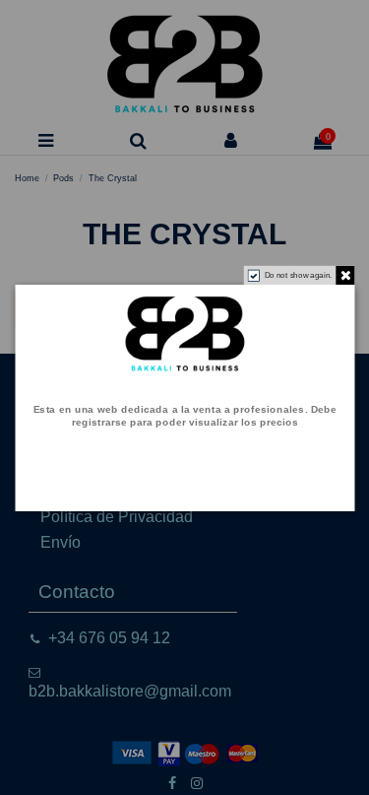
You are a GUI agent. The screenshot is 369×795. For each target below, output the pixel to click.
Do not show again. (298, 275)
